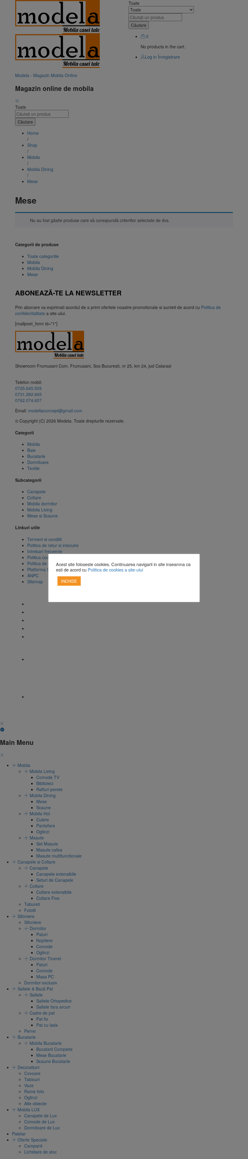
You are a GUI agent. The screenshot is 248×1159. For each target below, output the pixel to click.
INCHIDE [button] (69, 581)
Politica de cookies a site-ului (115, 569)
